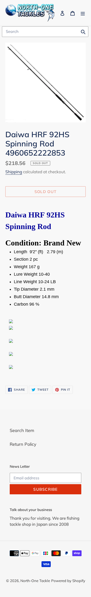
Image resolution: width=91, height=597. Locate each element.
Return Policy (23, 444)
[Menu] (83, 13)
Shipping (13, 171)
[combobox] (45, 31)
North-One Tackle (35, 580)
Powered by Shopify (68, 580)
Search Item (22, 430)
